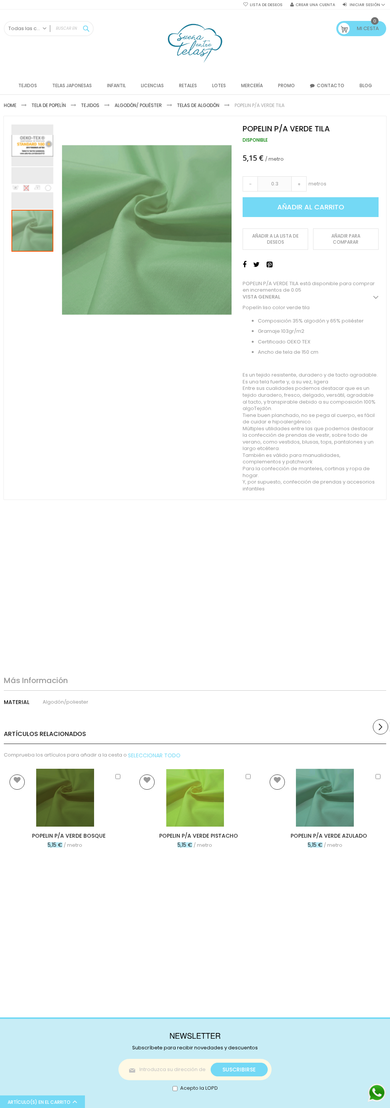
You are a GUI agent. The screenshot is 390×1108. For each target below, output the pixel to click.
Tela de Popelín (49, 105)
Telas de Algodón (198, 105)
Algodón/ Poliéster (138, 105)
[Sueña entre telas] (195, 43)
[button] (32, 145)
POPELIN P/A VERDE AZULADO (329, 836)
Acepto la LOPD (199, 1088)
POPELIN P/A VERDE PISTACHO (198, 836)
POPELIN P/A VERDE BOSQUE (68, 836)
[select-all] (154, 755)
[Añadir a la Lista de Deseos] (17, 782)
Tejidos (90, 105)
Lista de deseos (266, 5)
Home (10, 105)
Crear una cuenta (315, 5)
